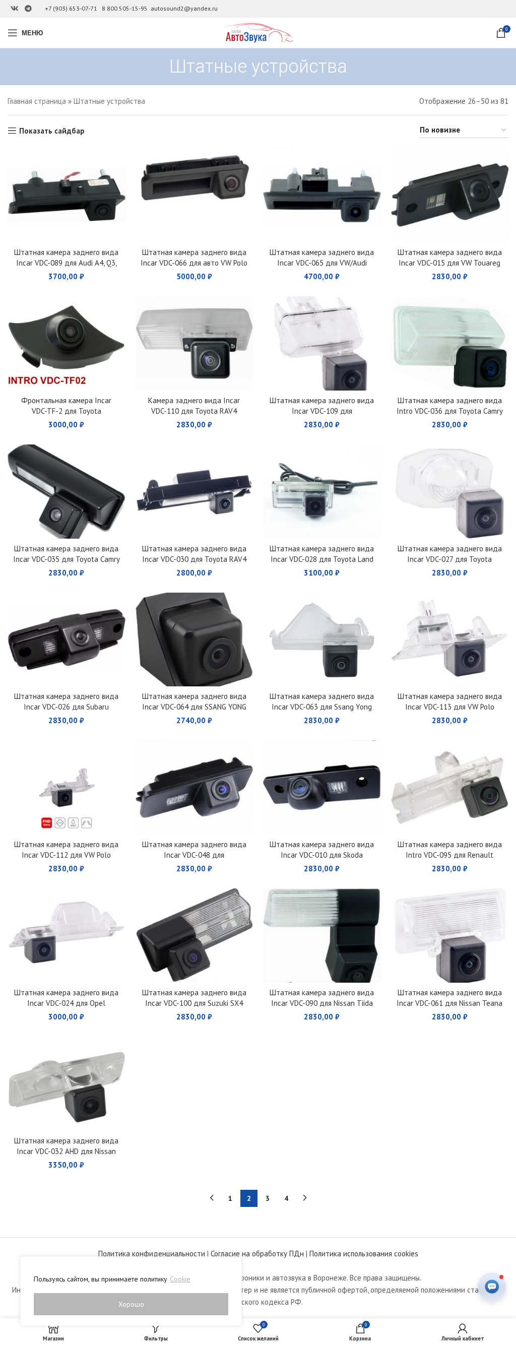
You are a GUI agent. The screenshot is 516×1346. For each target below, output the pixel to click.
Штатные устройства (109, 101)
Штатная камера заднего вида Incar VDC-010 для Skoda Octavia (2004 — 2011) (322, 855)
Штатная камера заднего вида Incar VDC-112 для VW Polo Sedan (66, 855)
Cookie (180, 1279)
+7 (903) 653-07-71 (71, 8)
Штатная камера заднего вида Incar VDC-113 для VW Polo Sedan (450, 706)
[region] (131, 1291)
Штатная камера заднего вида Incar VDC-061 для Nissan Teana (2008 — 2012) (449, 1003)
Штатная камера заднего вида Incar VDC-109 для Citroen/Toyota (322, 411)
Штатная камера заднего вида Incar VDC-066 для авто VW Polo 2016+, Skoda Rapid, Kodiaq (194, 262)
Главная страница (37, 101)
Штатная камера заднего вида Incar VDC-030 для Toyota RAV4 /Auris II (194, 559)
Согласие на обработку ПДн (257, 1253)
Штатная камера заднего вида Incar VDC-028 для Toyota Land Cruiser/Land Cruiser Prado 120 (322, 559)
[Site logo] (258, 32)
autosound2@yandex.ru (184, 8)
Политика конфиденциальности (151, 1253)
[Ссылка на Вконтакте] (15, 9)
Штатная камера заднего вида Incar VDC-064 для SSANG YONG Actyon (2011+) (194, 706)
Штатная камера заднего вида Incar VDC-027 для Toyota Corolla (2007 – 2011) (450, 559)
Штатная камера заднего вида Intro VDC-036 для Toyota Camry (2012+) (450, 411)
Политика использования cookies (363, 1253)
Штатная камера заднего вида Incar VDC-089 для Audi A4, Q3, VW (66, 262)
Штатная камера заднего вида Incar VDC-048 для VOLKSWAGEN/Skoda (194, 855)
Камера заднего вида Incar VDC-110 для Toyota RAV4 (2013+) (194, 411)
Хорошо (131, 1304)
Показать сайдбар (52, 130)
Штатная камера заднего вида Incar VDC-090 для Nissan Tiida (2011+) (322, 1003)
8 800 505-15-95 (125, 8)
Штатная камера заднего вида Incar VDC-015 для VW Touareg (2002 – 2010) (450, 262)
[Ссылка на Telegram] (28, 9)
